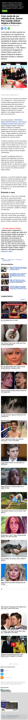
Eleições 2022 (11, 259)
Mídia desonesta (6, 260)
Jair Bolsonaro (19, 259)
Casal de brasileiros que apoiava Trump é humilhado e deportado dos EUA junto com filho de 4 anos (18, 287)
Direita (4, 259)
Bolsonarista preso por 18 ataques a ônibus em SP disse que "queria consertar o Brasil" (18, 268)
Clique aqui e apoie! (6, 251)
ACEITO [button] (4, 10)
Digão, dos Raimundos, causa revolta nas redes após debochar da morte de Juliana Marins (18, 281)
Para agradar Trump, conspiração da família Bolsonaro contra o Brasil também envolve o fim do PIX (18, 275)
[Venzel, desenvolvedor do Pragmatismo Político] (5, 689)
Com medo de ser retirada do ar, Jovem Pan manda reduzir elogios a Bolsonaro (12, 19)
